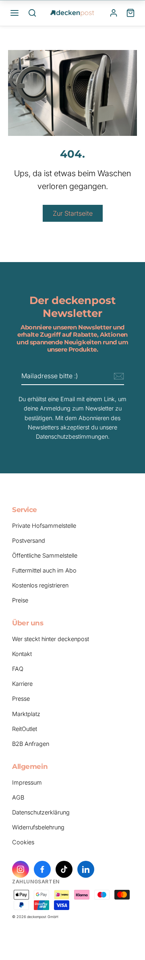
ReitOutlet (24, 728)
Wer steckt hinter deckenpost (50, 638)
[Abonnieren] (117, 376)
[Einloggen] (114, 13)
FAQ (17, 668)
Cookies (23, 842)
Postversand (28, 540)
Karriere (22, 683)
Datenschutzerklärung (41, 812)
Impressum (27, 782)
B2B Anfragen (30, 743)
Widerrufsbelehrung (38, 827)
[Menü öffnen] (14, 13)
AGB (18, 797)
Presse (21, 698)
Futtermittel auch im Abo (44, 570)
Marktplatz (26, 713)
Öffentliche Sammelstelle (44, 555)
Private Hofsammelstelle (44, 525)
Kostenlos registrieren (40, 585)
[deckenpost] (72, 13)
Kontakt (22, 653)
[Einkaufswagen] (130, 13)
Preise (20, 600)
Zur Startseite (73, 213)
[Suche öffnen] (32, 13)
